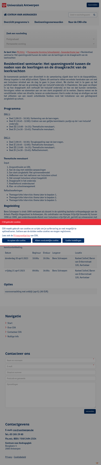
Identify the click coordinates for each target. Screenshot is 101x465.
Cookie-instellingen (73, 240)
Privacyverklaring (21, 235)
